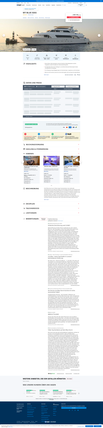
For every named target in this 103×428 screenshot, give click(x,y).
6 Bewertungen (31, 14)
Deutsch (81, 2)
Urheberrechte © (26, 422)
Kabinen (36, 17)
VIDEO (34, 49)
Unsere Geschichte (30, 409)
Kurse (43, 5)
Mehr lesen (46, 74)
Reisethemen (58, 5)
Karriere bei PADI (30, 416)
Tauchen (39, 5)
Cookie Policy (10, 426)
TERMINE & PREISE (75, 17)
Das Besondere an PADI (31, 407)
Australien (55, 406)
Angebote (53, 5)
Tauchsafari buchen (20, 404)
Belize (54, 413)
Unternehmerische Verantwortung (30, 412)
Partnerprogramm (44, 417)
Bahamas (55, 411)
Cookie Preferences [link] (32, 422)
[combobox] (69, 5)
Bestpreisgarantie (44, 408)
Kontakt (36, 421)
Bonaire (54, 415)
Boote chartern (44, 410)
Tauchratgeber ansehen (19, 411)
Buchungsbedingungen (45, 415)
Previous (23, 161)
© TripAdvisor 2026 (76, 373)
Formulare (32, 421)
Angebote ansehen (60, 1)
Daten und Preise (31, 17)
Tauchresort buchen (20, 405)
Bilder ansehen (26, 49)
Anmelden (74, 407)
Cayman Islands (54, 409)
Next (80, 161)
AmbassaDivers (30, 414)
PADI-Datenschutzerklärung (26, 421)
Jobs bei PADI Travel (45, 419)
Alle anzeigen (69, 378)
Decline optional (89, 426)
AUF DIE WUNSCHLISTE (75, 20)
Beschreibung (41, 17)
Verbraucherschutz (19, 422)
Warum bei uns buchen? (44, 406)
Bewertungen (47, 17)
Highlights (25, 17)
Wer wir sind (29, 405)
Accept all (97, 426)
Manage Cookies (81, 426)
